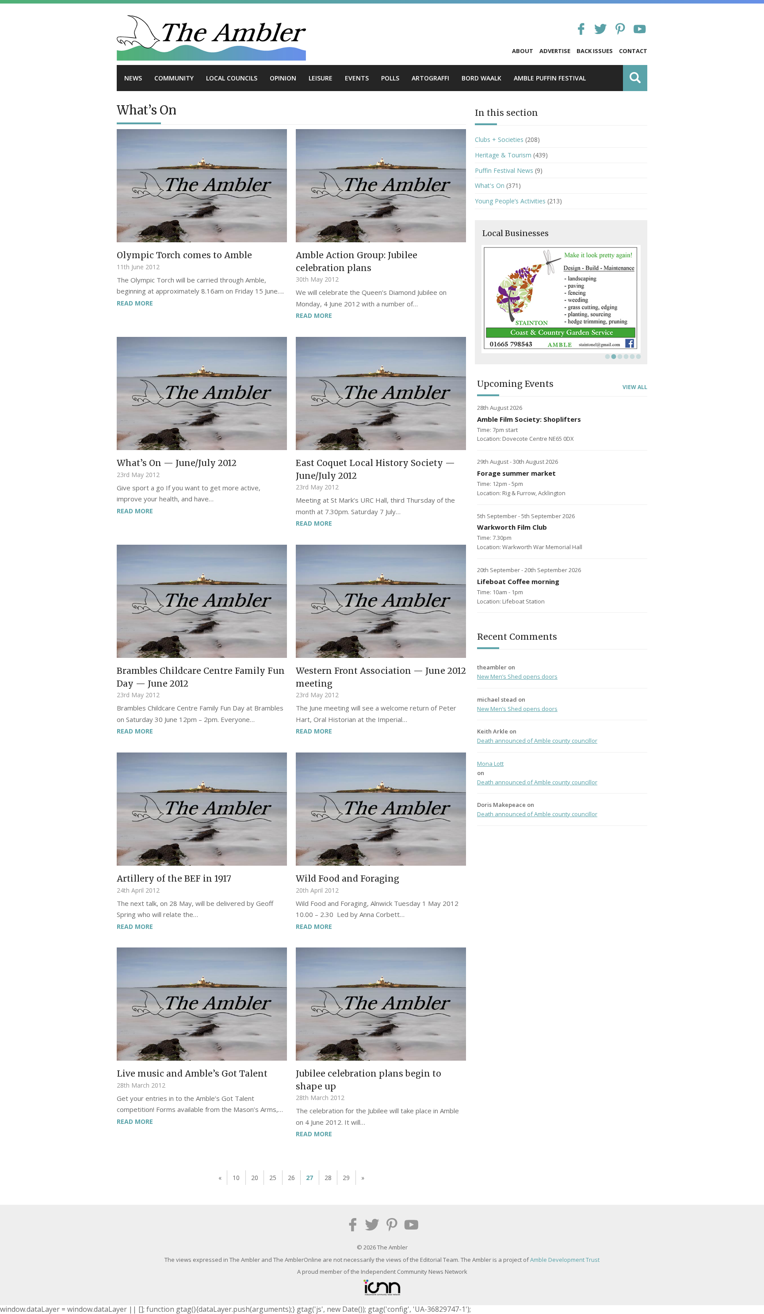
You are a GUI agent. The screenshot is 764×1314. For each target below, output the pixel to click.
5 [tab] (631, 356)
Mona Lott (490, 764)
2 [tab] (613, 356)
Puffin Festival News (504, 170)
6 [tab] (637, 356)
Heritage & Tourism (503, 155)
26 (291, 1177)
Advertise (554, 51)
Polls (390, 78)
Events (357, 78)
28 (328, 1177)
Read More (135, 303)
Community (174, 78)
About (522, 51)
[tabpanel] (561, 299)
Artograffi (430, 78)
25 (272, 1177)
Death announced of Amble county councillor (537, 741)
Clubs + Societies (499, 139)
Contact (633, 51)
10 (236, 1177)
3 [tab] (619, 356)
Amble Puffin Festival (550, 78)
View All (635, 387)
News (133, 78)
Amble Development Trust (565, 1260)
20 (254, 1177)
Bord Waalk (481, 78)
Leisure (320, 78)
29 (346, 1177)
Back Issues (595, 51)
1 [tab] (606, 356)
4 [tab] (625, 356)
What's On (489, 185)
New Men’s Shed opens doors (517, 676)
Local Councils (231, 78)
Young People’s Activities (510, 201)
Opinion (283, 78)
